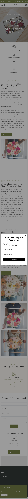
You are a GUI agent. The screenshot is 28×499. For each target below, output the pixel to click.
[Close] (25, 235)
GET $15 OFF (14, 259)
